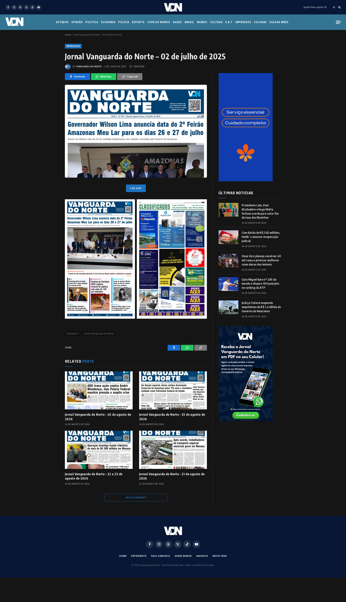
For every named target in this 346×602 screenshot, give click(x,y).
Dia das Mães (279, 22)
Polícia (123, 22)
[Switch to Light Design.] (334, 7)
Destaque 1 (73, 333)
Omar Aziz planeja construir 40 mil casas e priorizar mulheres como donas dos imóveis (261, 260)
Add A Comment (136, 497)
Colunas (260, 22)
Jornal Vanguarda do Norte (99, 333)
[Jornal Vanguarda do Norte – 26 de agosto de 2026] (99, 390)
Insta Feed (219, 556)
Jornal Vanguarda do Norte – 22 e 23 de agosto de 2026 (94, 476)
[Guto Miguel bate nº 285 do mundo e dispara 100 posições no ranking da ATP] (228, 284)
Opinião (77, 22)
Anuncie (202, 556)
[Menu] (338, 22)
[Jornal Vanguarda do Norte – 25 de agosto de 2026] (173, 390)
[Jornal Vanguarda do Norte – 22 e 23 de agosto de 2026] (99, 450)
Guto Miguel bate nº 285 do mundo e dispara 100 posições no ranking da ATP (260, 284)
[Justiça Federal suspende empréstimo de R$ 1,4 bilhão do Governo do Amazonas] (228, 307)
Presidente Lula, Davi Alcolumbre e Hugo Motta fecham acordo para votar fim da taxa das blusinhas (260, 211)
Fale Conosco (160, 556)
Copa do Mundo (158, 22)
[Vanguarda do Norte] (173, 7)
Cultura (216, 22)
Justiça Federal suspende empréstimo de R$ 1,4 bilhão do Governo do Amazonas (261, 307)
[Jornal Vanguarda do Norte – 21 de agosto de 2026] (173, 450)
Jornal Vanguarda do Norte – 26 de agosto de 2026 (98, 416)
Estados (62, 22)
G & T (228, 22)
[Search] (339, 7)
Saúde (177, 22)
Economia (108, 22)
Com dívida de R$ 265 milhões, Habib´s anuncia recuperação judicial (261, 237)
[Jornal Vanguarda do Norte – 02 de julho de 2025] (136, 131)
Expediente (139, 556)
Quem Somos (183, 556)
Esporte (138, 22)
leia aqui (135, 188)
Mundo (202, 22)
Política (91, 22)
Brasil (189, 22)
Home (68, 35)
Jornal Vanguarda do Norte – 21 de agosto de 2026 (172, 476)
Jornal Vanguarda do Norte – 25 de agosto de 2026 (172, 416)
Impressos (243, 22)
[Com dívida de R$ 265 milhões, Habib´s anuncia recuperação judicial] (228, 237)
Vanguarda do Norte (88, 66)
